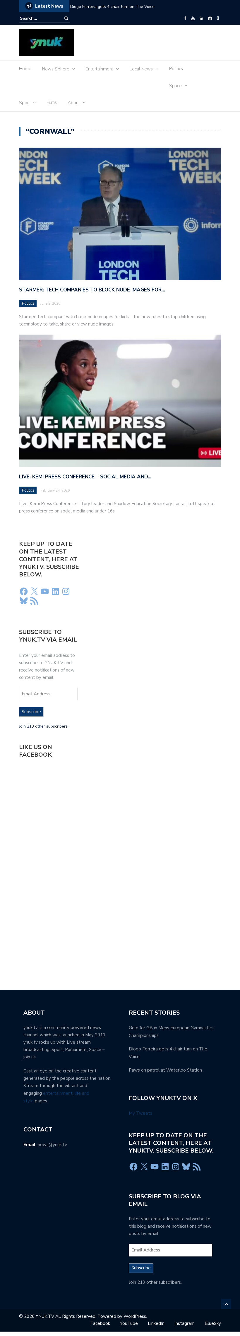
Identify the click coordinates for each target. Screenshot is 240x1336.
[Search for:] (37, 18)
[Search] (66, 18)
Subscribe (31, 712)
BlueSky (213, 1323)
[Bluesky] (23, 600)
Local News (141, 69)
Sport (24, 103)
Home (25, 69)
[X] (34, 591)
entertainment (58, 1093)
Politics (176, 69)
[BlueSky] (218, 18)
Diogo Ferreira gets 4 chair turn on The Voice (112, 6)
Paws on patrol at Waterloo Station (165, 1070)
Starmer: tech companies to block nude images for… (92, 289)
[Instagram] (210, 18)
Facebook (100, 1323)
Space (175, 86)
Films (52, 102)
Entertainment (99, 69)
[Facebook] (185, 18)
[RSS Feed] (34, 600)
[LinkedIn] (201, 18)
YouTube (129, 1323)
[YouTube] (193, 18)
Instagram (184, 1323)
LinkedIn (156, 1323)
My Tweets (140, 1113)
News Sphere (55, 69)
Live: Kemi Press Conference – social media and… (85, 476)
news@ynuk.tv (52, 1145)
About (74, 103)
